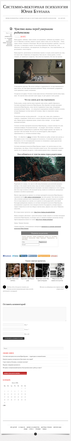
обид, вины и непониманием (32, 197)
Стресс (31, 429)
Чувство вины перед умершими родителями (33, 31)
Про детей (13, 427)
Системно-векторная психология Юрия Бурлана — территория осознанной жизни (24, 356)
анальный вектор (9, 39)
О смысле (21, 427)
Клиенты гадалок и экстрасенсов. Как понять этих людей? (18, 359)
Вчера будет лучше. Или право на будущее (42, 279)
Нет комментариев (8, 35)
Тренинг (38, 429)
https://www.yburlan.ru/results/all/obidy (44, 212)
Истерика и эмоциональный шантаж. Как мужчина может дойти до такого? (22, 367)
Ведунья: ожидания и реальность (11, 365)
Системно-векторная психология (9, 44)
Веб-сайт (26, 334)
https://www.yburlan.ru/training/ (44, 219)
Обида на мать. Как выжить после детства (57, 279)
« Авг (4, 405)
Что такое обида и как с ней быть (13, 279)
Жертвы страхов (46, 427)
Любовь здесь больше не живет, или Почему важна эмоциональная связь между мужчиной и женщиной (18, 289)
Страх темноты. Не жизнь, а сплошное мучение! (15, 362)
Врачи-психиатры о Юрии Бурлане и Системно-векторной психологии (31, 18)
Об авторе (61, 18)
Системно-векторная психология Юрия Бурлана (35, 9)
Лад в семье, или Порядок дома (27, 279)
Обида (45, 429)
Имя (25, 325)
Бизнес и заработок (33, 427)
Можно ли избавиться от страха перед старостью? (53, 288)
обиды (29, 137)
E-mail (26, 329)
